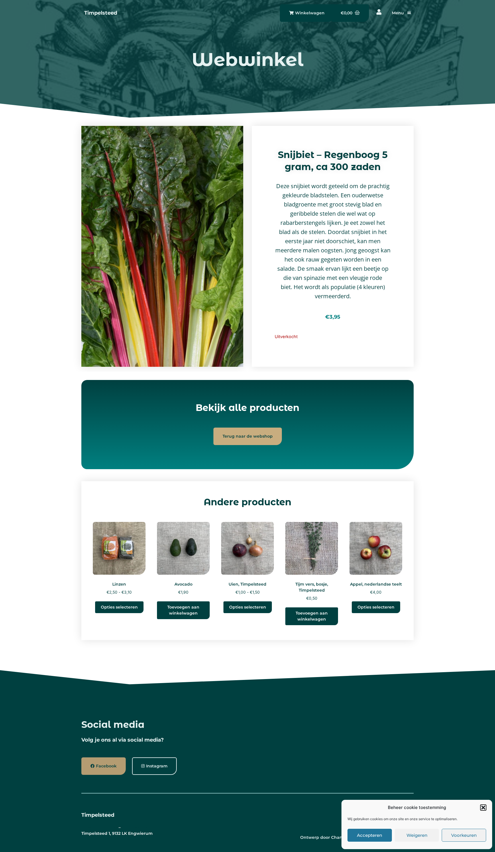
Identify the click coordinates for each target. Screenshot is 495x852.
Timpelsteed (100, 13)
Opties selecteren (119, 607)
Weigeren (416, 835)
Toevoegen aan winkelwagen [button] (183, 610)
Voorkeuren (464, 835)
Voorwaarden (136, 827)
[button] (483, 807)
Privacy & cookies (99, 827)
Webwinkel (247, 59)
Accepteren (369, 835)
